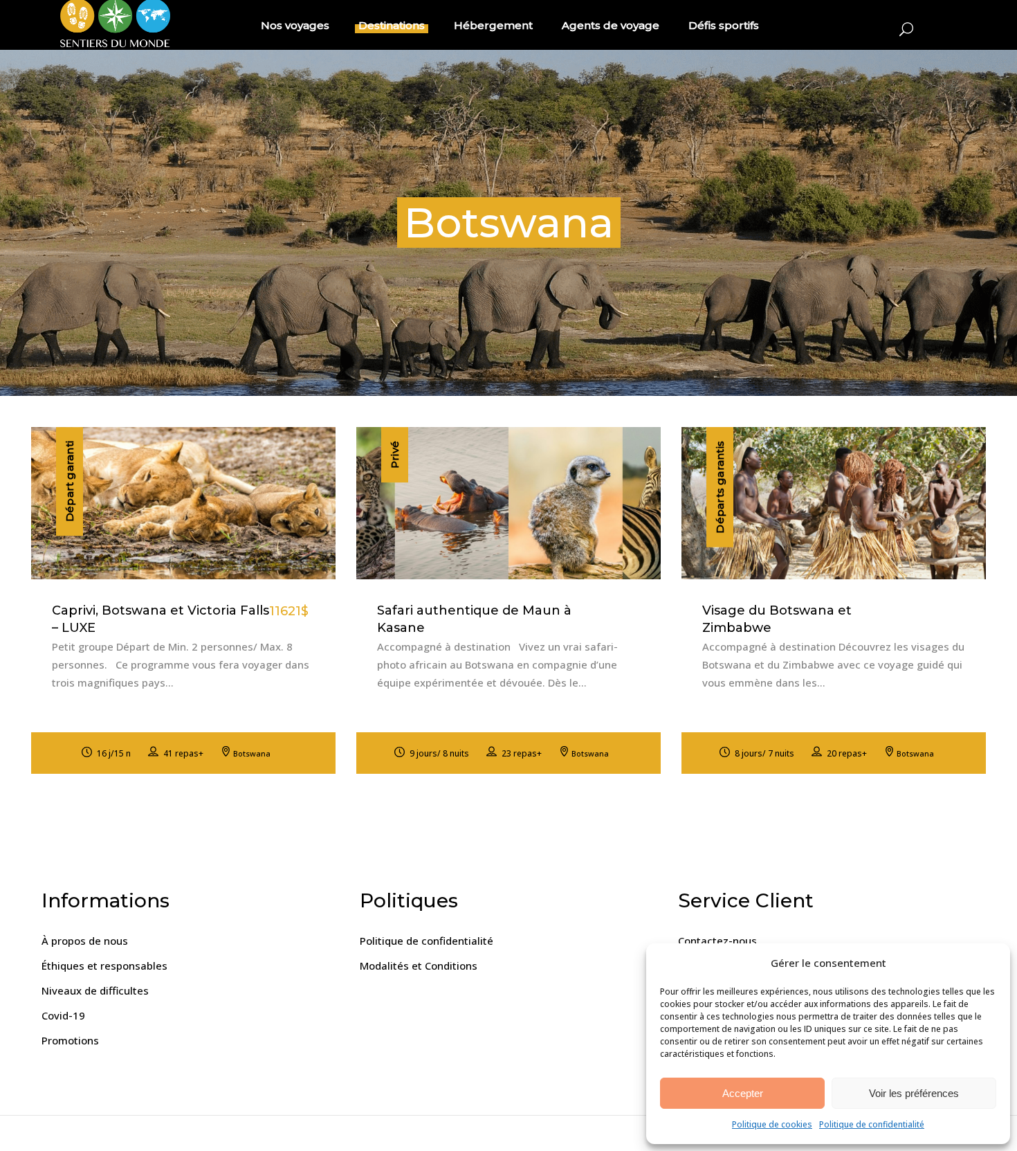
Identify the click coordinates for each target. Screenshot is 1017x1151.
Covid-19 (63, 1015)
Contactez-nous (717, 941)
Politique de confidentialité (871, 1124)
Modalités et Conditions (418, 965)
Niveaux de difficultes (95, 990)
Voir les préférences (914, 1093)
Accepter (742, 1093)
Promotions (70, 1040)
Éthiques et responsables (104, 965)
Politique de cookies (772, 1124)
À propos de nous (85, 941)
